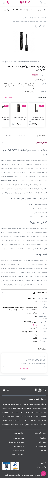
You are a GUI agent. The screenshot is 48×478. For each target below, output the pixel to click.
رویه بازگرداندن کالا (18, 454)
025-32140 (41, 467)
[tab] (40, 135)
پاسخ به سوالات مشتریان (16, 442)
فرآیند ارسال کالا (19, 446)
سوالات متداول (41, 446)
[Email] (3, 389)
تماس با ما (42, 442)
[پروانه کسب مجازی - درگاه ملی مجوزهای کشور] (6, 466)
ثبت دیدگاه (24, 368)
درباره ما (43, 438)
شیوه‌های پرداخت (18, 450)
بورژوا (35, 325)
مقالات (43, 450)
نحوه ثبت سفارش (18, 438)
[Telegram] (7, 389)
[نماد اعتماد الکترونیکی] (15, 466)
